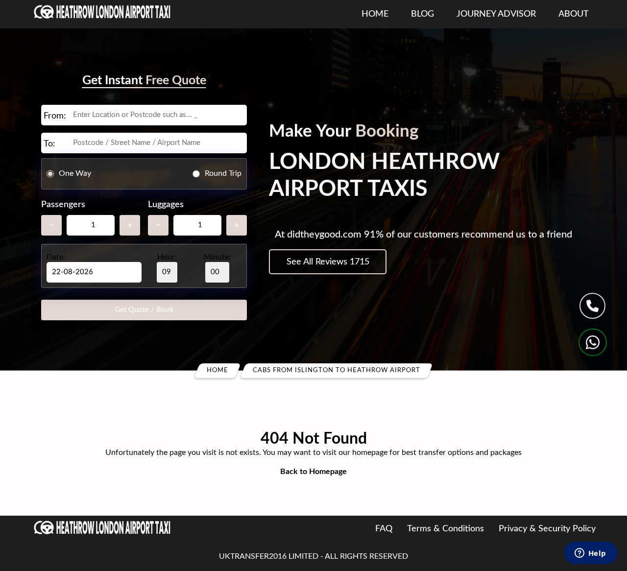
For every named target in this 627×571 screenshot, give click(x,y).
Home (375, 14)
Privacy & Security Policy (547, 528)
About (573, 14)
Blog (422, 14)
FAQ (383, 528)
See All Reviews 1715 (328, 262)
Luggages (166, 204)
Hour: (167, 257)
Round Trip (223, 173)
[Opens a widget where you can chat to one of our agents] (590, 554)
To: (49, 144)
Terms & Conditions (445, 528)
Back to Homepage (313, 472)
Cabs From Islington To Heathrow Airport (336, 370)
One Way (75, 173)
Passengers (63, 204)
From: (55, 116)
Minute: (217, 257)
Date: (56, 257)
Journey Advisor (496, 14)
